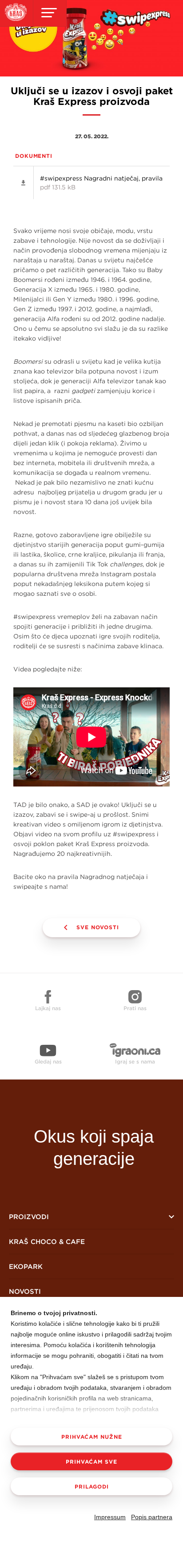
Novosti (25, 1291)
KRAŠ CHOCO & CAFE (47, 1241)
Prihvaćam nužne (91, 1436)
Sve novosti (97, 927)
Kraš (93, 1105)
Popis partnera (151, 1517)
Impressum (110, 1517)
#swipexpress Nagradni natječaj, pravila (101, 182)
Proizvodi (29, 1216)
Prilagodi (92, 1486)
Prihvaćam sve (91, 1461)
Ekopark (26, 1266)
